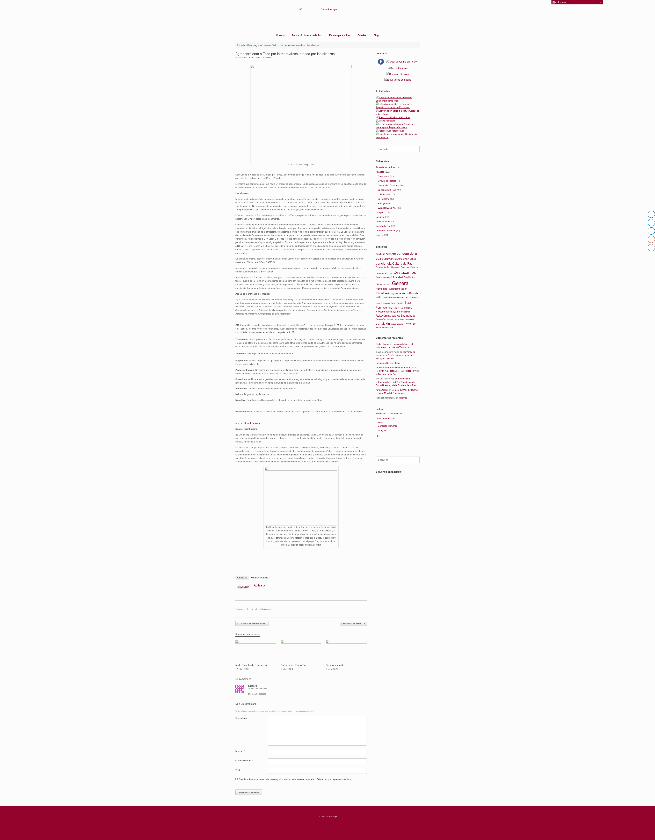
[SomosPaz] (327, 15)
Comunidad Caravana (388, 185)
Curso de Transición (385, 230)
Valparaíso (401, 324)
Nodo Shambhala (383, 303)
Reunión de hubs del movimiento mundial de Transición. (394, 345)
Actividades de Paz (385, 167)
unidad (393, 323)
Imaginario (383, 430)
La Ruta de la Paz (387, 189)
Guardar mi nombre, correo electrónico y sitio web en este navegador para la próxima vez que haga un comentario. (295, 779)
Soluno (379, 362)
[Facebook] (358, 586)
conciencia (384, 263)
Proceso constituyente (388, 311)
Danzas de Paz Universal (388, 267)
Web (237, 769)
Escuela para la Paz (339, 35)
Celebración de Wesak (353, 623)
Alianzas (380, 171)
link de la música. (251, 423)
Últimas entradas (259, 577)
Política (408, 307)
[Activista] (243, 587)
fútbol (389, 284)
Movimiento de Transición (406, 297)
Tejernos (403, 397)
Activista (268, 57)
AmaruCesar (382, 389)
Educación (381, 277)
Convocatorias (383, 221)
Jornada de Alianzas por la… (252, 623)
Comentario (241, 718)
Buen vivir (387, 258)
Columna (380, 216)
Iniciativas (382, 293)
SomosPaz (381, 319)
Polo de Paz (398, 307)
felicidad (383, 284)
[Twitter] (362, 586)
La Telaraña (383, 198)
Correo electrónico (245, 760)
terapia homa (393, 319)
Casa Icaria (383, 176)
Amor (388, 253)
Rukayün (382, 203)
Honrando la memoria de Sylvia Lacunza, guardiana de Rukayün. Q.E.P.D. (396, 355)
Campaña (380, 212)
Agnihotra (380, 253)
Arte (393, 253)
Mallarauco (385, 194)
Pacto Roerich (397, 302)
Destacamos (404, 272)
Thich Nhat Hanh (407, 319)
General (249, 609)
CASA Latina (409, 258)
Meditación (388, 297)
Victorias (411, 323)
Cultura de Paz (383, 225)
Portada (280, 35)
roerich (407, 311)
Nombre (240, 751)
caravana (397, 258)
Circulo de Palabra (387, 180)
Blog (376, 35)
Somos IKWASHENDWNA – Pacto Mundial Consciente (397, 391)
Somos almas (393, 362)
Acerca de (242, 577)
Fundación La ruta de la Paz (307, 35)
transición (383, 323)
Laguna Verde (397, 293)
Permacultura (384, 307)
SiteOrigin (333, 816)
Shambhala (408, 315)
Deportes (405, 267)
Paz (408, 302)
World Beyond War (387, 207)
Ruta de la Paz (393, 315)
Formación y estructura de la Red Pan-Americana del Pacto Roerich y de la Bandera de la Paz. (397, 371)
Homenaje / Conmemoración (391, 288)
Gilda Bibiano (382, 344)
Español (562, 2)
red (402, 311)
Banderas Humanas (387, 425)
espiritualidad (395, 277)
